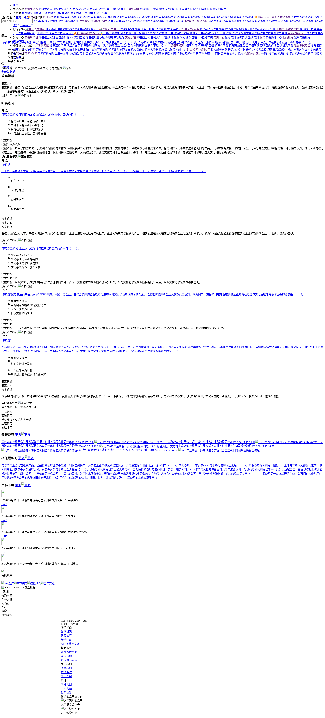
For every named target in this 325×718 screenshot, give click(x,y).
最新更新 (66, 692)
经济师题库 (78, 13)
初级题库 (27, 13)
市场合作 (66, 672)
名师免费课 (31, 9)
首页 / (20, 17)
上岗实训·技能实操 (288, 29)
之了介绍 (66, 676)
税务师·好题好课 (189, 29)
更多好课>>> (296, 33)
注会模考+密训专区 (199, 49)
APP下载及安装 (70, 643)
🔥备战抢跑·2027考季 (86, 33)
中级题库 (39, 13)
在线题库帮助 (69, 652)
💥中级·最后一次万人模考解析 (272, 17)
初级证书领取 (252, 53)
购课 (262, 37)
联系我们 (66, 668)
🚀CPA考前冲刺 (109, 29)
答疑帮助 (66, 656)
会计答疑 (101, 13)
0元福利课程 (132, 9)
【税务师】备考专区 (196, 21)
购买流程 (66, 635)
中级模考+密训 (177, 45)
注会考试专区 (302, 45)
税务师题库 (63, 13)
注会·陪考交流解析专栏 (93, 21)
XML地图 (66, 688)
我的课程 (288, 37)
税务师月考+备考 (27, 53)
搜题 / (28, 17)
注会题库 (50, 13)
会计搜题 (90, 13)
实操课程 (131, 37)
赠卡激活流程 (69, 660)
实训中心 (219, 37)
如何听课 (66, 631)
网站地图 (66, 684)
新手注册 (66, 639)
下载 (4, 504)
